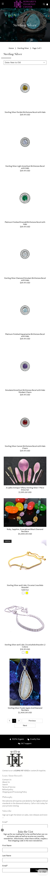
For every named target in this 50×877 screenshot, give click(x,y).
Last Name (6, 855)
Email (5, 866)
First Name (7, 845)
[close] (2, 830)
